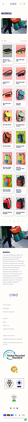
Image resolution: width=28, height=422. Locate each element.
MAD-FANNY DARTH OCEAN (20, 83)
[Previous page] (5, 221)
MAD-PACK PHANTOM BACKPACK (7, 213)
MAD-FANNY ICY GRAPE (6, 83)
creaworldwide (11, 417)
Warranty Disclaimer (8, 311)
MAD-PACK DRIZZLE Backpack (20, 125)
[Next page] (22, 221)
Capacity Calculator (8, 329)
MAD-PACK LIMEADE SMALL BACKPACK (7, 168)
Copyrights (6, 308)
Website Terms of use (9, 335)
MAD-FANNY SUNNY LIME (20, 60)
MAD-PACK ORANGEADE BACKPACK (19, 191)
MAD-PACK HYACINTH (18, 104)
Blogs (4, 322)
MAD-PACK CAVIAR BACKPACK (20, 146)
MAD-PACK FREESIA (7, 124)
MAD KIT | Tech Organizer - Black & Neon (7, 61)
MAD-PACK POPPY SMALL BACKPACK (7, 190)
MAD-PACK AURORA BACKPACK (20, 213)
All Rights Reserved (19, 417)
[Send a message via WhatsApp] (25, 419)
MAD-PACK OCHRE (7, 146)
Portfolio (5, 318)
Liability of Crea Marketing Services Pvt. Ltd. (13, 343)
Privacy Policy (7, 304)
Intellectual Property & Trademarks (12, 339)
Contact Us (6, 325)
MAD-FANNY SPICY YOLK (7, 104)
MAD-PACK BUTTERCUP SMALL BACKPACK (20, 168)
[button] (3, 4)
